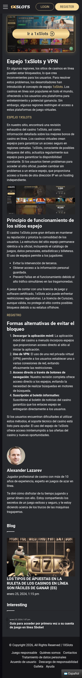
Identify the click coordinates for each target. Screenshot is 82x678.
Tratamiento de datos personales (44, 657)
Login (45, 7)
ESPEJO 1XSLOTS (19, 117)
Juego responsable (24, 653)
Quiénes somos (50, 653)
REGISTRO (14, 315)
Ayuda (50, 666)
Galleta (38, 666)
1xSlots (58, 87)
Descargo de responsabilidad (58, 662)
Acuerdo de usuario (23, 662)
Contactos (70, 653)
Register (67, 7)
